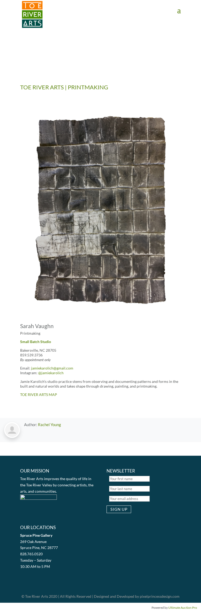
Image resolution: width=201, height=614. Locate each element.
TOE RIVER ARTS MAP (38, 394)
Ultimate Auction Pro (182, 608)
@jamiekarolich (51, 373)
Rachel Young (49, 424)
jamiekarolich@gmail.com (52, 368)
